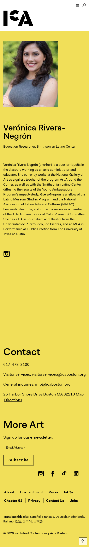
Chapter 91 (13, 500)
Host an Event (31, 492)
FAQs (68, 492)
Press (53, 492)
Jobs (74, 500)
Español (35, 517)
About (9, 492)
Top (82, 540)
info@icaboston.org (53, 384)
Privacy (34, 500)
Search (84, 6)
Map (80, 394)
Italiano (8, 521)
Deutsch (61, 517)
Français (48, 517)
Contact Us (55, 500)
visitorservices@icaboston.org (59, 374)
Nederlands (76, 517)
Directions (13, 400)
